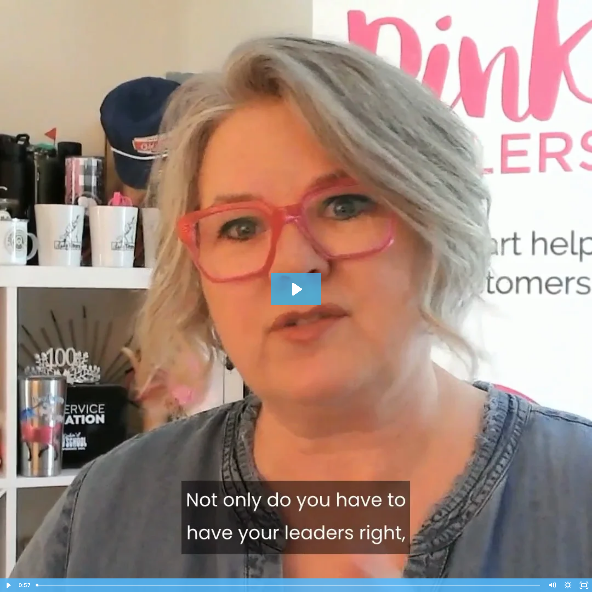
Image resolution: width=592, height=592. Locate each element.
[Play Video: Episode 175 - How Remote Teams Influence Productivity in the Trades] (296, 289)
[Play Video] (8, 585)
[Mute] (552, 585)
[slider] (288, 585)
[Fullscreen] (584, 585)
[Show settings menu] (568, 585)
